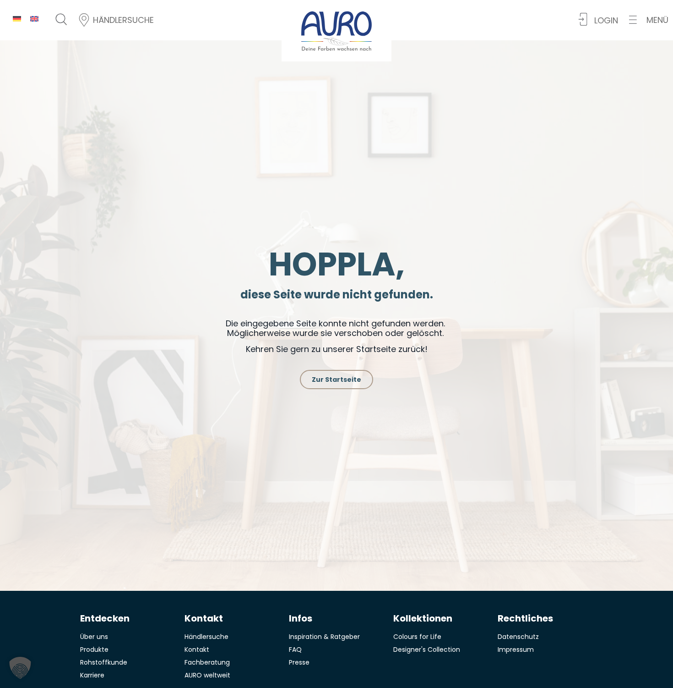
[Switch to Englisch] (34, 18)
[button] (648, 20)
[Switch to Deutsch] (17, 18)
